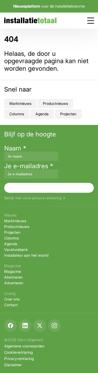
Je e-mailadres (28, 166)
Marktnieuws (20, 103)
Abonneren (13, 277)
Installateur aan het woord (26, 255)
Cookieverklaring (18, 352)
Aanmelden (49, 187)
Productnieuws (55, 103)
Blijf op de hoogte (30, 134)
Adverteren (13, 283)
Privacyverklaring (19, 358)
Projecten (68, 114)
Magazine (12, 271)
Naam (15, 148)
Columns (16, 114)
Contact (11, 305)
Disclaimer (13, 365)
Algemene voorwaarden (24, 346)
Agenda (42, 114)
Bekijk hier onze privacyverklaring (32, 198)
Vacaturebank (16, 249)
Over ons (12, 299)
